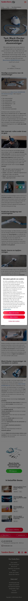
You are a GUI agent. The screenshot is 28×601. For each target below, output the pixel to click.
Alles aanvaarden (14, 312)
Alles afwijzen (14, 317)
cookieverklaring (7, 309)
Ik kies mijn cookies (14, 321)
